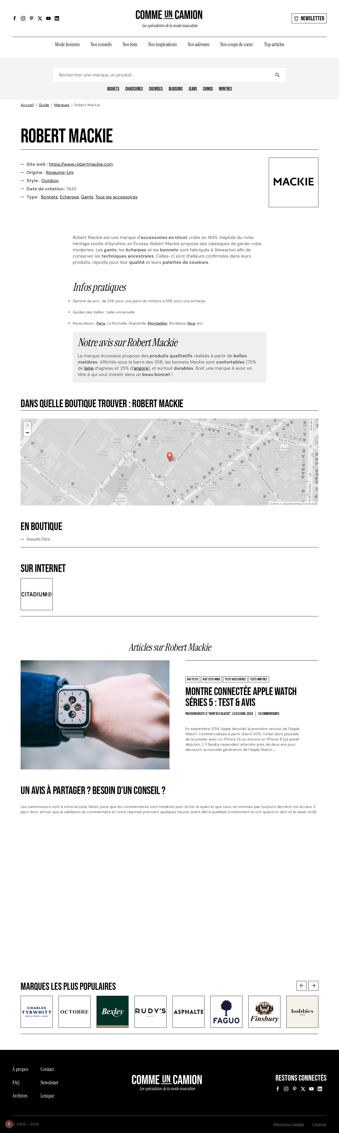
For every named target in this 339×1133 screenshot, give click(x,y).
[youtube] (48, 18)
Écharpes (69, 197)
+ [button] (27, 425)
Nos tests (130, 44)
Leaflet (274, 503)
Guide (44, 104)
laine (89, 368)
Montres (225, 88)
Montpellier (158, 323)
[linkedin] (57, 18)
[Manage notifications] (9, 1124)
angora (141, 368)
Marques (61, 104)
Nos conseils (101, 44)
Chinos (208, 88)
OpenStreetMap (292, 503)
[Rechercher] (277, 75)
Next (313, 986)
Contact (47, 1069)
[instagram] (23, 18)
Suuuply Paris (38, 538)
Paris (101, 323)
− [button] (27, 433)
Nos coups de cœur (236, 44)
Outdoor (50, 181)
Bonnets (49, 197)
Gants (87, 197)
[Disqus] (169, 902)
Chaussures (134, 88)
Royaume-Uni (59, 172)
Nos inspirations (162, 44)
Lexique (47, 1095)
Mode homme (67, 44)
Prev (301, 986)
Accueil (27, 104)
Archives (19, 1095)
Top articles (274, 44)
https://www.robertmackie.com (81, 164)
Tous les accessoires (116, 197)
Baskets (113, 88)
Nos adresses (198, 44)
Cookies (319, 1124)
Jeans (193, 88)
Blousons (176, 88)
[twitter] (40, 18)
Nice (191, 323)
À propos (20, 1069)
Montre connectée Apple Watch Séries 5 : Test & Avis (241, 697)
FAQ (15, 1082)
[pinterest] (31, 18)
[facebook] (14, 18)
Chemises (156, 88)
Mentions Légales (288, 1124)
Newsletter (312, 18)
